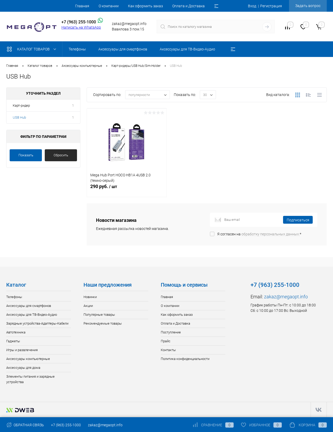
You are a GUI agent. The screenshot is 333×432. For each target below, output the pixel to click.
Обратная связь (28, 425)
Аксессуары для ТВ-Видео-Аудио (31, 315)
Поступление (171, 332)
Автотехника (15, 332)
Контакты (168, 350)
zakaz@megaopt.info (286, 296)
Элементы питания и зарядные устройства (30, 379)
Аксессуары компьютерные (28, 359)
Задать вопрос (308, 6)
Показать (25, 155)
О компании (109, 6)
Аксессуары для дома (23, 368)
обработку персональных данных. (270, 234)
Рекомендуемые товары (103, 323)
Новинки (90, 297)
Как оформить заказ (145, 6)
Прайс (165, 341)
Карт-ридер (21, 105)
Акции (88, 306)
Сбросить (61, 155)
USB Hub (19, 117)
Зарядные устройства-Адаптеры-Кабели (37, 323)
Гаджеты (13, 341)
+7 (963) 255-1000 (66, 425)
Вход (252, 6)
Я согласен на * (259, 234)
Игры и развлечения (22, 350)
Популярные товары (99, 315)
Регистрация (271, 6)
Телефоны (14, 297)
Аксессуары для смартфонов (28, 306)
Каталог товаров (33, 49)
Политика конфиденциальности (185, 359)
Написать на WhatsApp (81, 27)
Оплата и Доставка (188, 6)
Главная (82, 6)
